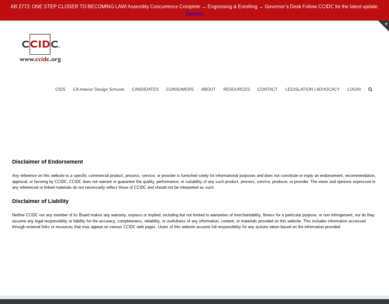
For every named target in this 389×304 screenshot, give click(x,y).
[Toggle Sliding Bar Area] (383, 26)
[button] (370, 88)
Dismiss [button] (194, 13)
